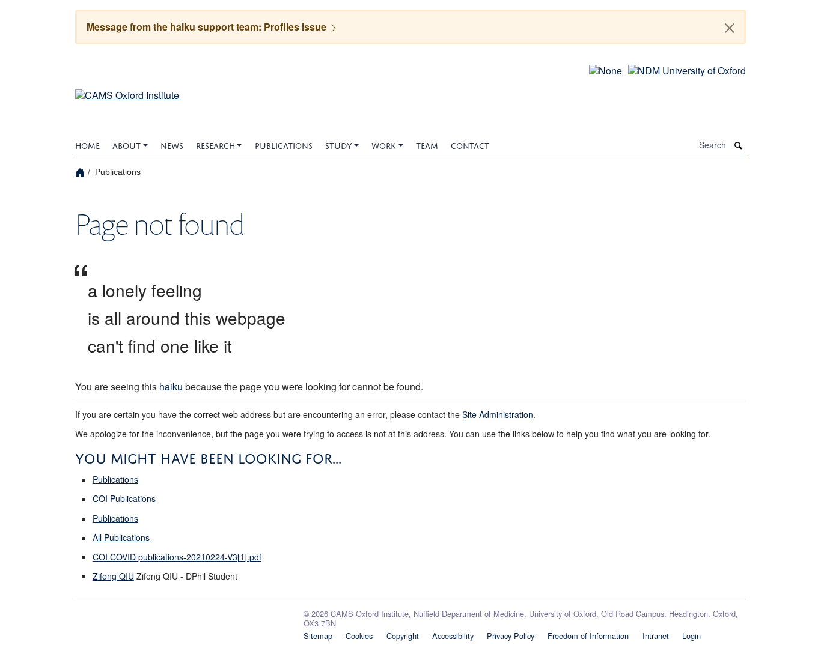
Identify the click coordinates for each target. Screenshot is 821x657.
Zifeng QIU (113, 576)
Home (87, 144)
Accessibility (453, 635)
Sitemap (318, 635)
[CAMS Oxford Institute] (127, 88)
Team (427, 144)
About (126, 144)
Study (338, 144)
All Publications (121, 537)
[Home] (81, 172)
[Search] (738, 145)
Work (383, 144)
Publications (284, 144)
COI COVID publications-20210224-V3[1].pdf (177, 557)
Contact (470, 144)
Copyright (402, 635)
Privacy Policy (510, 635)
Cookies (359, 635)
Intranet (655, 635)
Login (691, 635)
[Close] (729, 28)
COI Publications (124, 498)
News (171, 144)
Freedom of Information (588, 635)
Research (215, 144)
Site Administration (497, 414)
